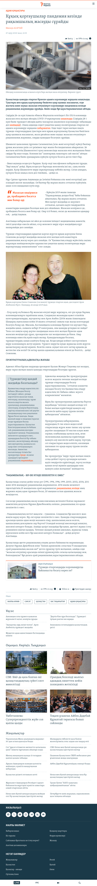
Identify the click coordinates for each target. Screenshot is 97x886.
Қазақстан (10, 865)
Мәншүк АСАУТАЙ (14, 28)
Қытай (52, 865)
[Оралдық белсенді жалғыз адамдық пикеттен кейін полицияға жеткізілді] (70, 662)
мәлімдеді (15, 125)
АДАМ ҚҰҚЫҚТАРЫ (15, 11)
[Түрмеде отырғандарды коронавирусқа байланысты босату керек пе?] (22, 571)
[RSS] (37, 814)
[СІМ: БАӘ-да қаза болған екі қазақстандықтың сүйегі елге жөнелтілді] (26, 662)
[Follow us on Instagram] (25, 814)
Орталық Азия (12, 874)
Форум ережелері (57, 836)
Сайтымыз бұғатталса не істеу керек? (22, 841)
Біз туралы (10, 836)
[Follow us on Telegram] (31, 814)
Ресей (52, 860)
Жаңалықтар (11, 860)
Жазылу (53, 841)
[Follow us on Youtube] (20, 814)
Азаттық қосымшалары (16, 845)
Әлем (52, 870)
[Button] (69, 38)
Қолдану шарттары (58, 831)
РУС (37, 883)
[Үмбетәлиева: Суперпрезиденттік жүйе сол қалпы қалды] (26, 701)
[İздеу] (79, 883)
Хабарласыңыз (12, 831)
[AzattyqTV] (58, 883)
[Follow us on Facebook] (8, 814)
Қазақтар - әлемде (14, 870)
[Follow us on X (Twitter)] (14, 814)
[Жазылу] (43, 814)
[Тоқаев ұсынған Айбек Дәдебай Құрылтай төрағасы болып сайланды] (70, 701)
